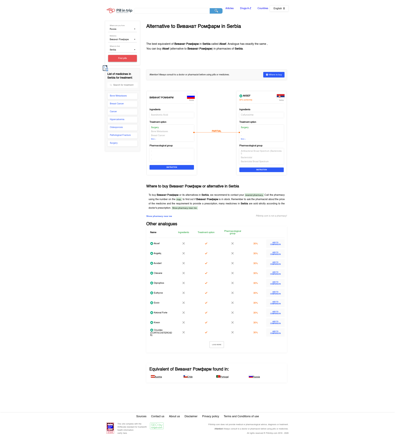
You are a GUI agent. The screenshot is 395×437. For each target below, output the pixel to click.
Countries (263, 8)
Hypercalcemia (117, 119)
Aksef (246, 96)
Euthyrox (158, 293)
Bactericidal (246, 158)
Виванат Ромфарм (162, 97)
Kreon (156, 322)
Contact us (157, 416)
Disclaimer (191, 416)
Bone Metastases (118, 96)
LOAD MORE (216, 344)
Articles (229, 8)
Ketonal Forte (160, 313)
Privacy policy (210, 416)
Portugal (224, 377)
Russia (256, 377)
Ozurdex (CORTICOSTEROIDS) (161, 332)
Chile (190, 377)
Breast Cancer (117, 104)
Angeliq (157, 253)
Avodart (157, 263)
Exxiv (156, 303)
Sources (141, 416)
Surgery (114, 143)
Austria (158, 377)
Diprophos (158, 283)
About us (174, 416)
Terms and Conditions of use (241, 416)
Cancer (113, 112)
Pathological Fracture (120, 135)
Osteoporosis (116, 127)
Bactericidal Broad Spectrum (255, 162)
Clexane (157, 273)
